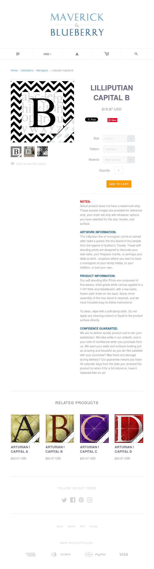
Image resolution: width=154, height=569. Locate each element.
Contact (93, 526)
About (60, 526)
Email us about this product (28, 163)
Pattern (94, 149)
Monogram (42, 70)
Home (14, 70)
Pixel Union (86, 542)
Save (114, 120)
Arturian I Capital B (55, 449)
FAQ (82, 526)
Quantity (104, 170)
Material (94, 159)
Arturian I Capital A (20, 449)
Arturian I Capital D (124, 449)
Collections (27, 70)
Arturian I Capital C (89, 449)
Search (71, 526)
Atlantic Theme (68, 542)
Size (96, 138)
